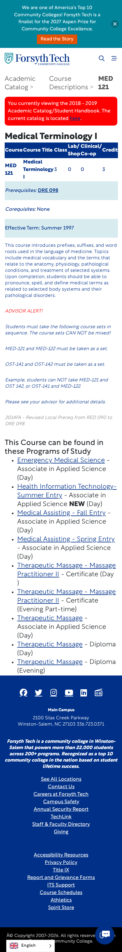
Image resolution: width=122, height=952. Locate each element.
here (75, 118)
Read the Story (57, 39)
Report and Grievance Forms (61, 877)
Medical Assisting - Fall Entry (61, 513)
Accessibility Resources (61, 855)
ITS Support (61, 885)
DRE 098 (48, 190)
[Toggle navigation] (114, 58)
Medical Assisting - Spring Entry (66, 539)
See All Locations (61, 779)
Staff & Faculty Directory (61, 824)
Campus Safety (61, 802)
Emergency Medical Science (61, 460)
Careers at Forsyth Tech (61, 794)
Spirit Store (61, 907)
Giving (61, 832)
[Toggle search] (102, 58)
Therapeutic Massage (50, 618)
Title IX (61, 870)
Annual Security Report (61, 809)
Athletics (61, 900)
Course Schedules (61, 892)
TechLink (61, 817)
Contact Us (61, 786)
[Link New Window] (23, 692)
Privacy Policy (61, 862)
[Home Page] (37, 59)
